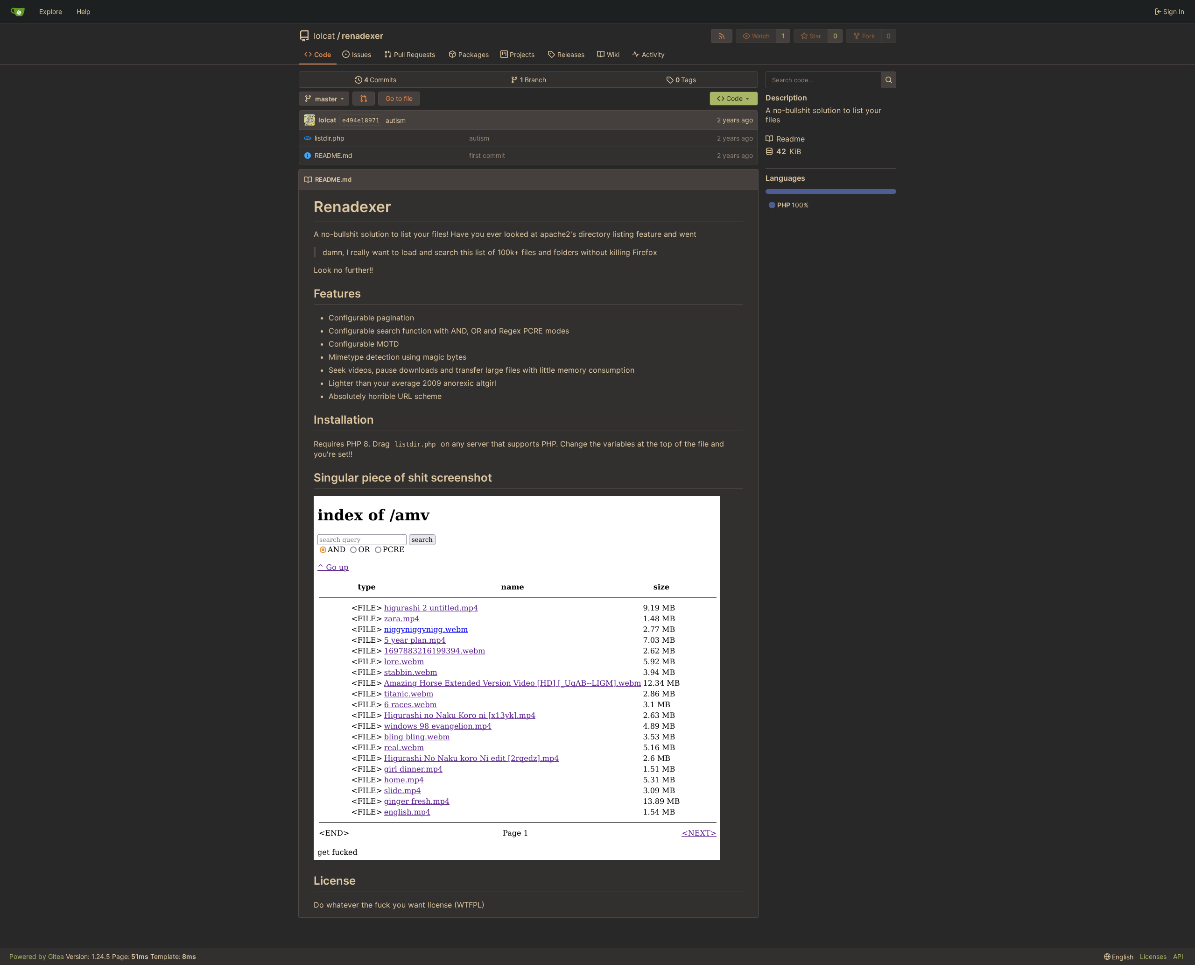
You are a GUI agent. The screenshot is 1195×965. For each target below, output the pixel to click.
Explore (50, 11)
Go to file (399, 98)
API (1178, 956)
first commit (487, 155)
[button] (363, 99)
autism (396, 120)
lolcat (324, 36)
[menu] (1119, 957)
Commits (380, 80)
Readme (790, 138)
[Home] (18, 11)
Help (84, 11)
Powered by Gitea (36, 956)
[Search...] (888, 79)
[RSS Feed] (721, 36)
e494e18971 (361, 120)
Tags (685, 80)
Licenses (1153, 956)
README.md (333, 155)
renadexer (362, 36)
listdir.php (329, 138)
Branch (533, 80)
